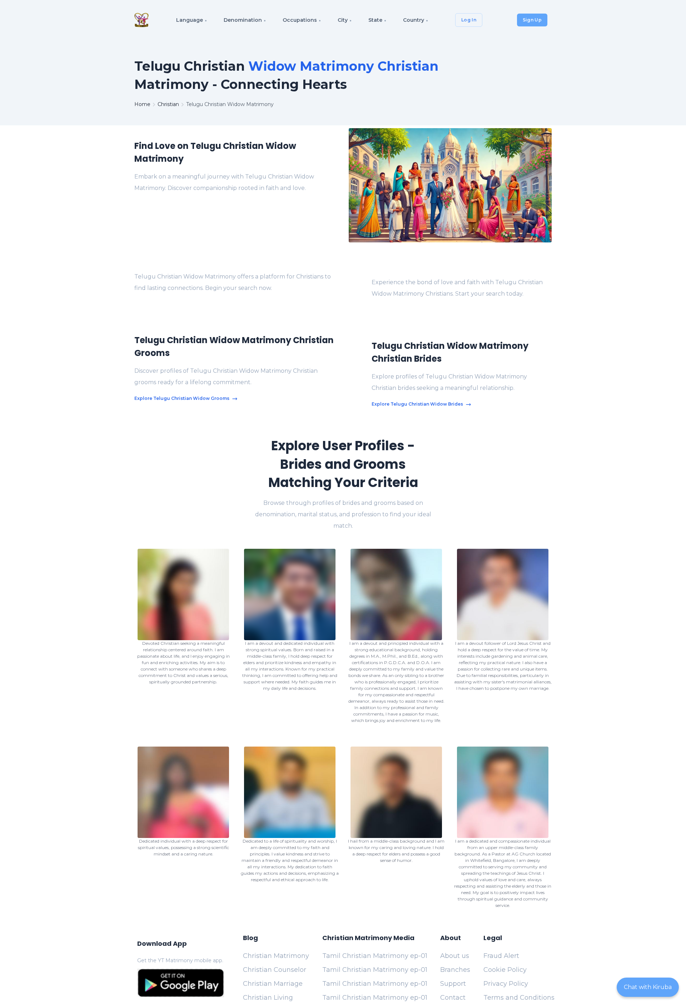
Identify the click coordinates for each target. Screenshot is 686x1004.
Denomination (243, 20)
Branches (455, 970)
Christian (168, 104)
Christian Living (268, 998)
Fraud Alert (501, 956)
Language (189, 20)
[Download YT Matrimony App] (180, 983)
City (343, 20)
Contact (453, 998)
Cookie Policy (505, 970)
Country (413, 20)
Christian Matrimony (276, 956)
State (375, 20)
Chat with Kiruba (648, 987)
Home (142, 104)
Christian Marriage (273, 984)
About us (454, 956)
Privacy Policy (505, 984)
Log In (468, 19)
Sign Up (532, 19)
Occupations (300, 20)
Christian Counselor (274, 970)
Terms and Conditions (519, 998)
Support (453, 984)
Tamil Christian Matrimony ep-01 (374, 956)
